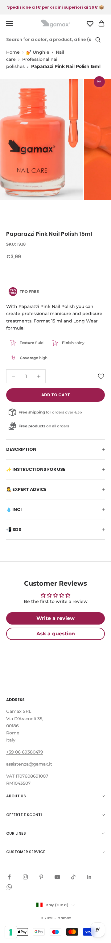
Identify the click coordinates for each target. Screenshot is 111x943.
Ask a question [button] (55, 634)
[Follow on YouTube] (57, 877)
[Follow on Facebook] (9, 877)
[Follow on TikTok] (73, 877)
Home (13, 52)
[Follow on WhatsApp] (9, 887)
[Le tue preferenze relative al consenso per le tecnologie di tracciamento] (11, 932)
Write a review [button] (55, 618)
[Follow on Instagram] (25, 877)
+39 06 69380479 (24, 752)
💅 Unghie (37, 52)
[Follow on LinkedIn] (89, 877)
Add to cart (55, 395)
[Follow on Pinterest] (41, 877)
